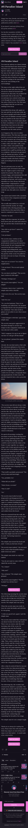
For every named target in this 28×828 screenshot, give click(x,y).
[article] (14, 768)
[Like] (2, 14)
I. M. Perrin (7, 9)
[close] (23, 785)
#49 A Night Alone (7, 775)
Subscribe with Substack (15, 810)
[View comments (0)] (8, 782)
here (18, 23)
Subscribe (19, 2)
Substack (6, 825)
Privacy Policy (19, 817)
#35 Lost (4, 764)
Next (23, 754)
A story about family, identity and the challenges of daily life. (9, 767)
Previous (6, 754)
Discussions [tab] (12, 760)
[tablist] (8, 760)
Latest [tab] (6, 760)
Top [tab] (3, 760)
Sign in (25, 2)
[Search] (25, 760)
